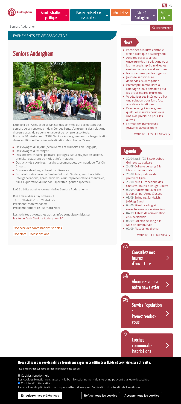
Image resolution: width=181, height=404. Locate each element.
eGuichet (118, 13)
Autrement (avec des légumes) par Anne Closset (144, 192)
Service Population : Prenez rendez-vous (147, 314)
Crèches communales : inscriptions (143, 346)
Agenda (130, 151)
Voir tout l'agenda (152, 235)
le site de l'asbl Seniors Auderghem (36, 218)
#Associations (39, 234)
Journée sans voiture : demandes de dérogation (142, 79)
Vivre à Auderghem (142, 15)
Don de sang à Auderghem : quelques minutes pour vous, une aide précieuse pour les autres (145, 114)
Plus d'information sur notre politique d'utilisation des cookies (49, 368)
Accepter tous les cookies (141, 395)
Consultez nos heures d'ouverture (143, 258)
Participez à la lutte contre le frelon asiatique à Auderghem (146, 52)
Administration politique (51, 15)
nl (170, 5)
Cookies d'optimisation (36, 383)
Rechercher (163, 28)
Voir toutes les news (150, 134)
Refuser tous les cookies (100, 395)
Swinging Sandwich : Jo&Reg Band (143, 199)
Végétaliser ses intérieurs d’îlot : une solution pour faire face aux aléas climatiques (147, 100)
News (128, 42)
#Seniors (20, 234)
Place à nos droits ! (142, 229)
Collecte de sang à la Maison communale (143, 168)
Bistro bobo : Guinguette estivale (145, 160)
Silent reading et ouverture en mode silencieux (145, 207)
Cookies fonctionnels (35, 375)
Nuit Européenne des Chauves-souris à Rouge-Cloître (147, 184)
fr (164, 5)
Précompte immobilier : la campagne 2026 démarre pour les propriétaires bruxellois (146, 89)
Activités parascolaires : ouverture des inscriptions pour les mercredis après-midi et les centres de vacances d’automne (147, 63)
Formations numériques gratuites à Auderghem (142, 126)
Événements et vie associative (88, 15)
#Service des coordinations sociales (38, 228)
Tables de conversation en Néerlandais (145, 215)
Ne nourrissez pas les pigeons (146, 73)
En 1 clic (163, 15)
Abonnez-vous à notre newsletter (146, 284)
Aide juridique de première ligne (141, 176)
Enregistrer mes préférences (40, 395)
